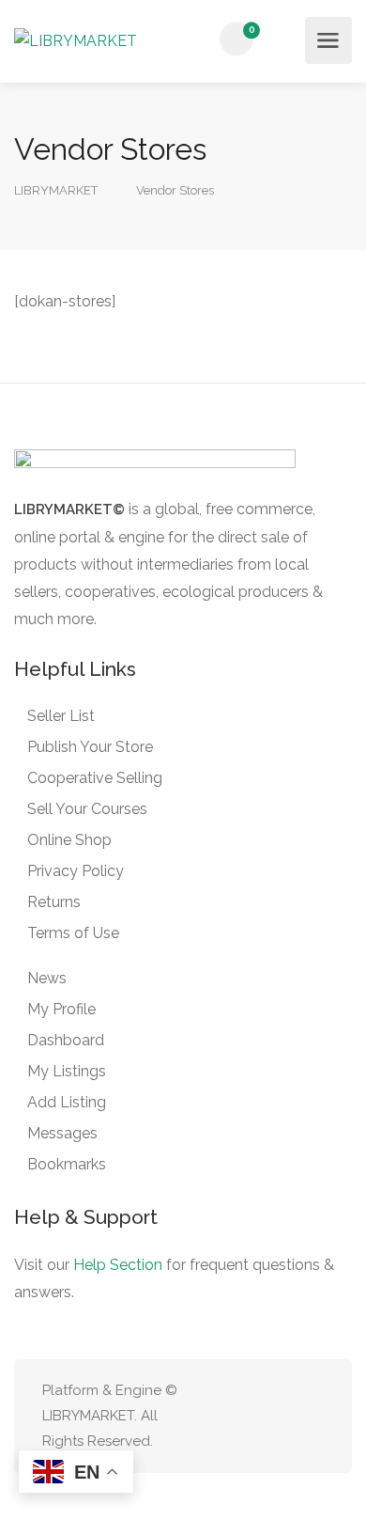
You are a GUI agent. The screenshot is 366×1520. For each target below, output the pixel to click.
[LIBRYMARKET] (75, 40)
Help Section (117, 1265)
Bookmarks (66, 1164)
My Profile (61, 1009)
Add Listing (66, 1102)
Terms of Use (73, 933)
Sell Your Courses (87, 809)
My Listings (66, 1071)
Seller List (61, 716)
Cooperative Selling (94, 778)
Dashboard (65, 1040)
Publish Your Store (90, 747)
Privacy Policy (75, 871)
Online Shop (69, 840)
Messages (62, 1133)
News (47, 978)
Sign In (285, 39)
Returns (54, 902)
